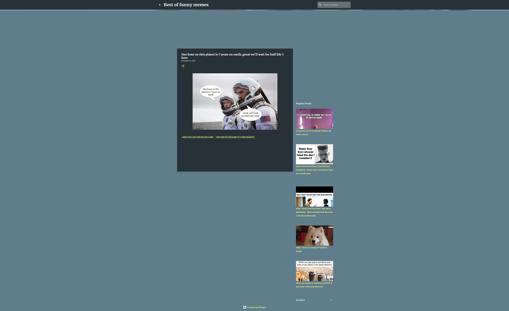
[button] (183, 66)
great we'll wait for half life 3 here (197, 137)
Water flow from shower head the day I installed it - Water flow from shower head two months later (314, 170)
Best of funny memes (186, 4)
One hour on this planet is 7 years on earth (235, 137)
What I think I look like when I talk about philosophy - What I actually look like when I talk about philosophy (314, 212)
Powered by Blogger (256, 307)
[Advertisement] (235, 29)
